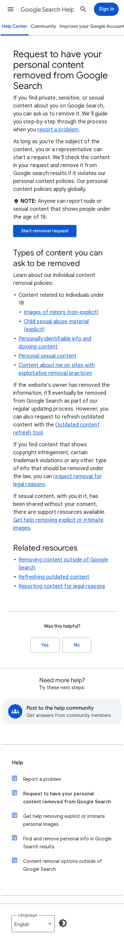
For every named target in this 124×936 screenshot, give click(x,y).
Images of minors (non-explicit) (61, 312)
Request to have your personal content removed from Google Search (67, 798)
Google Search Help (47, 9)
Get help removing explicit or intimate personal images (64, 820)
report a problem (57, 129)
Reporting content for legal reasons (62, 586)
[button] (11, 9)
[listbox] (33, 923)
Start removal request (44, 231)
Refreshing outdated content (54, 577)
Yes (45, 645)
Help (17, 762)
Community (43, 26)
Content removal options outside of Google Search (62, 865)
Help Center (14, 26)
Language (27, 915)
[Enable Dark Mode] (63, 923)
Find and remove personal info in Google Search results (67, 843)
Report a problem (42, 779)
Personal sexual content (47, 356)
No (77, 645)
